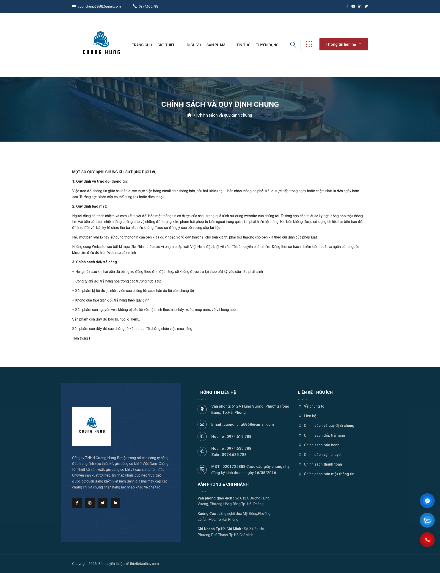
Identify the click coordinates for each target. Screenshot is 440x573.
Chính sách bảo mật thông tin (329, 474)
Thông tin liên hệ (341, 44)
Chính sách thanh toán (323, 464)
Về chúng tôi (314, 406)
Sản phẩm (215, 45)
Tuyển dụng (267, 45)
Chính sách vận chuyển (323, 454)
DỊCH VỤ (194, 45)
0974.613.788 (239, 436)
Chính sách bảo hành (321, 445)
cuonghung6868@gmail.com (99, 6)
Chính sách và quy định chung (224, 115)
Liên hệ (310, 416)
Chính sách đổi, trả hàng (324, 435)
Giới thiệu (166, 45)
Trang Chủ (142, 45)
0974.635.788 (149, 6)
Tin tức (243, 45)
